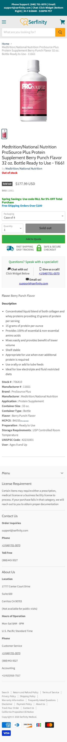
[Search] (60, 32)
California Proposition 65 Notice (18, 712)
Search (5, 692)
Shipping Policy (27, 696)
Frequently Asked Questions (41, 700)
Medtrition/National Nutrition (23, 169)
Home (5, 43)
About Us (40, 704)
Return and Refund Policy (25, 692)
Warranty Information (13, 700)
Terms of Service (50, 692)
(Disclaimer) (24, 421)
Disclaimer (7, 704)
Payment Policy (24, 704)
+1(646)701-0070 (11, 545)
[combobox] (28, 32)
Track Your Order (10, 708)
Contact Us (28, 708)
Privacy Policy (9, 696)
